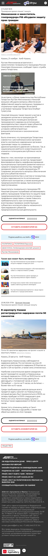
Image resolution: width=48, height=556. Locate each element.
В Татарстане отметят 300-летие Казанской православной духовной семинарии (26, 283)
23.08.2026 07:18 (7, 303)
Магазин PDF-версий (11, 465)
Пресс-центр (32, 461)
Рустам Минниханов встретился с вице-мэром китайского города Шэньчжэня (27, 290)
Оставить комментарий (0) (24, 227)
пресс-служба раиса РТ (10, 55)
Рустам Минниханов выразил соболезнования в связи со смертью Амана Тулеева (27, 269)
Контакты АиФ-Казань (32, 471)
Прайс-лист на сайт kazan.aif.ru (17, 477)
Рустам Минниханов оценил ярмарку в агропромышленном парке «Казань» (24, 276)
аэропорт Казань (24, 353)
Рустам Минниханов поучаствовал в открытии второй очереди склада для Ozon (27, 262)
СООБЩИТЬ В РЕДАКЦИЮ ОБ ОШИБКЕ (18, 485)
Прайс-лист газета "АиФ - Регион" (18, 474)
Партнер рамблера (21, 545)
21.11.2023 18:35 (6, 9)
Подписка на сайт (11, 471)
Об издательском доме (13, 461)
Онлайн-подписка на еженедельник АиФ (22, 468)
